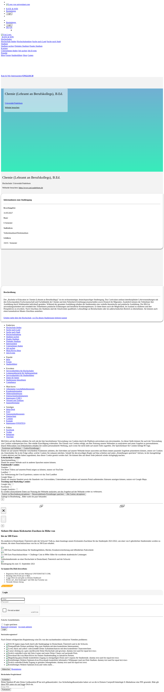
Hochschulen (6, 39)
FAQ (8, 412)
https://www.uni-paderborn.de (31, 188)
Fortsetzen (6, 690)
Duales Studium (35, 46)
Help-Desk (10, 409)
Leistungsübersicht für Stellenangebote (21, 373)
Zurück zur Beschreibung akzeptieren (16, 494)
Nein (122, 506)
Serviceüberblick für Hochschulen (20, 371)
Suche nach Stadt (54, 41)
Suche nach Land (39, 41)
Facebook (10, 430)
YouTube (10, 437)
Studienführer (16, 55)
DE (7, 27)
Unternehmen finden (9, 51)
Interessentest (16, 76)
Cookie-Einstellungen (31, 448)
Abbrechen (6, 669)
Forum (8, 55)
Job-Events (32, 51)
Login (9, 14)
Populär (4, 53)
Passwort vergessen (9, 627)
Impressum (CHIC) (14, 398)
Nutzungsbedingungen (15, 414)
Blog (3, 55)
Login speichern (10, 624)
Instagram (10, 434)
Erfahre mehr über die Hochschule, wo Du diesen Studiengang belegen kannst (35, 318)
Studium (4, 44)
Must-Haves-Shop (13, 350)
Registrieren (11, 11)
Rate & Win (6, 76)
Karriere (4, 48)
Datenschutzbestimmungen (17, 396)
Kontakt (9, 421)
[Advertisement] (78, 267)
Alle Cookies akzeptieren (75, 494)
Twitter (9, 432)
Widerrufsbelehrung (14, 393)
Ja (41, 506)
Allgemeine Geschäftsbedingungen (20, 389)
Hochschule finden (8, 41)
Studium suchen (7, 46)
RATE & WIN (12, 9)
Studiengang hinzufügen (16, 380)
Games (30, 55)
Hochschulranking (24, 41)
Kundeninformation (14, 391)
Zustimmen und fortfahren (11, 448)
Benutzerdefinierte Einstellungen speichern (48, 494)
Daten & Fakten (12, 378)
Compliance (11, 382)
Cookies (9, 419)
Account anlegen (25, 627)
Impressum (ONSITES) (15, 423)
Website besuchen (12, 107)
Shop (25, 55)
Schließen (5, 680)
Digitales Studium (21, 46)
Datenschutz (11, 416)
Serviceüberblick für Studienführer (20, 375)
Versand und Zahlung (15, 400)
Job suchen (22, 51)
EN (10, 27)
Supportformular (12, 403)
